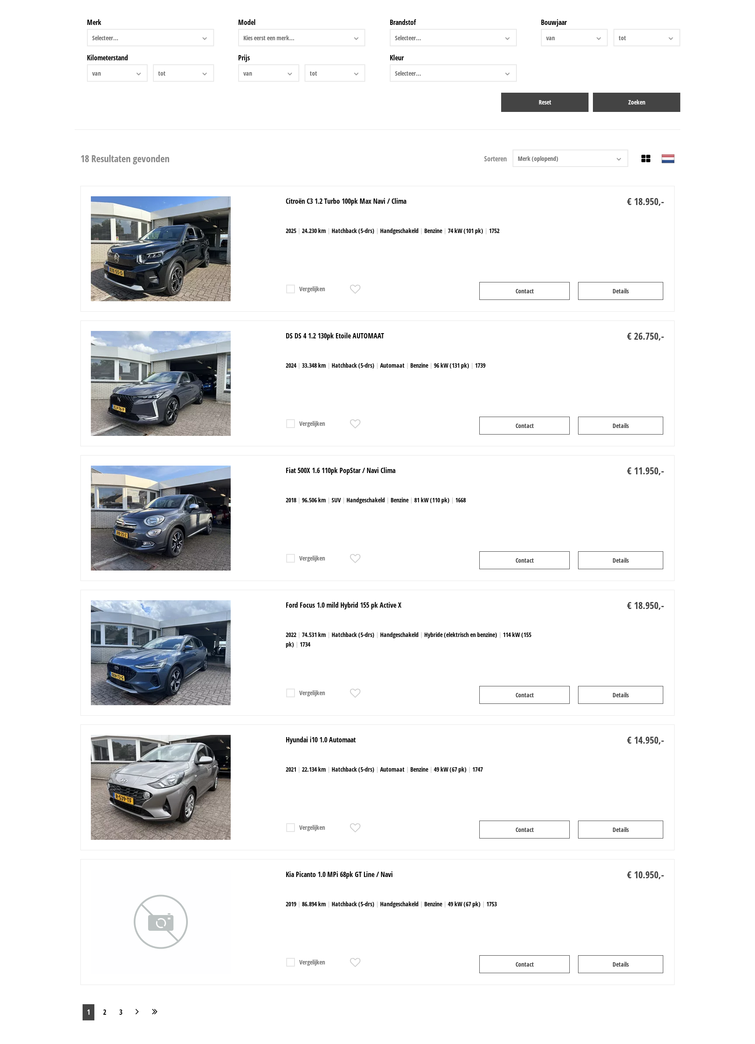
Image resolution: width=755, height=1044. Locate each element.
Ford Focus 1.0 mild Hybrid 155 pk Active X (344, 605)
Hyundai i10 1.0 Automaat (321, 740)
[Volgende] (137, 1012)
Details (621, 291)
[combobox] (150, 37)
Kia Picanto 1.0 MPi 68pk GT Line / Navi (339, 874)
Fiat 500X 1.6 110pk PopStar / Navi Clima (340, 470)
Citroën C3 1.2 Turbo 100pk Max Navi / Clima (346, 201)
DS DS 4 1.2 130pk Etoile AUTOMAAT (335, 336)
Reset (545, 102)
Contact (525, 291)
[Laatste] (155, 1012)
